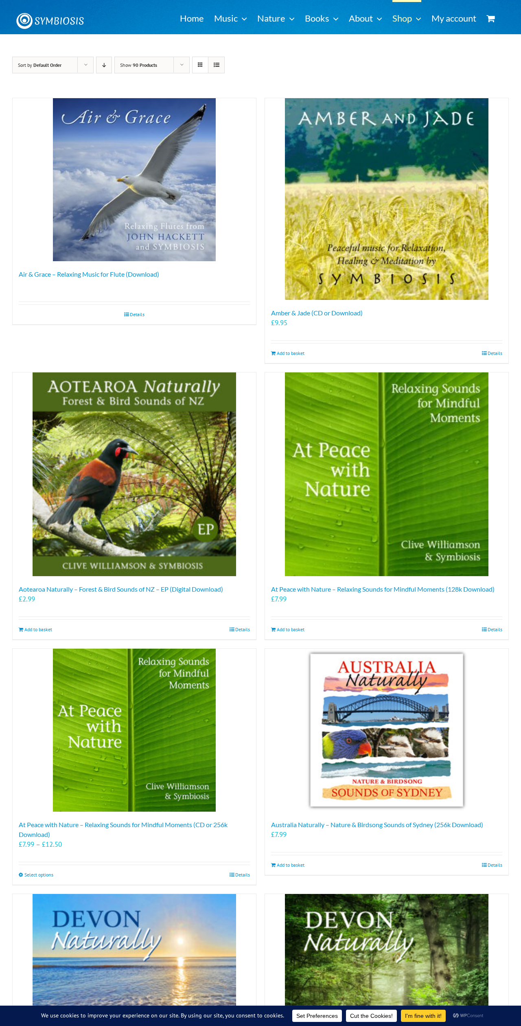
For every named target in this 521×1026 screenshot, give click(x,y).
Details (137, 314)
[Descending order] (104, 65)
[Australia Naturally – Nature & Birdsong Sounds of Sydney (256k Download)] (386, 730)
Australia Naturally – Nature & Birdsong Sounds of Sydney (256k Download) (377, 824)
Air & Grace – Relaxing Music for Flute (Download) (89, 274)
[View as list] (216, 65)
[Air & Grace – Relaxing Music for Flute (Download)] (134, 179)
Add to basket (290, 353)
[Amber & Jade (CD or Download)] (386, 199)
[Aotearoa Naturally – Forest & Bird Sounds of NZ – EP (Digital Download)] (134, 474)
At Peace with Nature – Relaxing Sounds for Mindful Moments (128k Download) (383, 589)
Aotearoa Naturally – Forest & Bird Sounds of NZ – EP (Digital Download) (121, 589)
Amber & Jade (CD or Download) (317, 313)
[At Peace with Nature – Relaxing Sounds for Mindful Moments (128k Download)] (386, 474)
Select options (38, 875)
